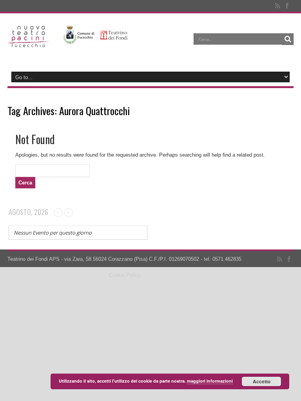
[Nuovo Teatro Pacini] (28, 44)
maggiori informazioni (210, 381)
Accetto (261, 381)
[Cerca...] (288, 39)
